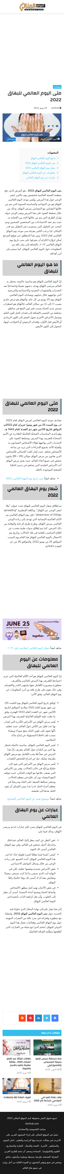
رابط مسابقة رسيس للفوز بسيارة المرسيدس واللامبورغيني (48, 1061)
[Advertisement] (32, 49)
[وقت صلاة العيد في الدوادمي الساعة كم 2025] (47, 1086)
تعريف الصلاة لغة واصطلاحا (17, 1097)
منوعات (57, 86)
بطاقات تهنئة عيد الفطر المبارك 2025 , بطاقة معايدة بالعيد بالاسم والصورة (19, 1063)
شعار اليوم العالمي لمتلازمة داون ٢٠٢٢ (28, 648)
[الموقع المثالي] (32, 6)
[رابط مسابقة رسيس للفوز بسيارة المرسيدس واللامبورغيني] (47, 1047)
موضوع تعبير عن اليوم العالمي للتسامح (28, 798)
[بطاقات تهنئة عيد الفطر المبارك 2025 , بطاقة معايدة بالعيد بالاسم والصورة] (17, 1047)
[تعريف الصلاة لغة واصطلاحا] (17, 1086)
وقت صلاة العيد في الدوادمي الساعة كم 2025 (47, 1099)
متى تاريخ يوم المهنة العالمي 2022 (24, 478)
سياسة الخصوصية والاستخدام (32, 1129)
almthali (55, 108)
